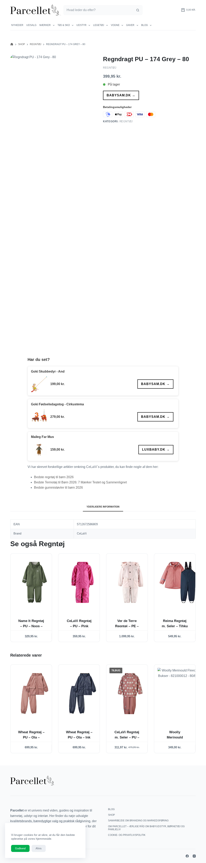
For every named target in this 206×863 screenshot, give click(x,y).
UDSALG (31, 25)
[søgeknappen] (137, 10)
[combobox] (98, 10)
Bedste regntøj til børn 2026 (54, 477)
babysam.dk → (121, 95)
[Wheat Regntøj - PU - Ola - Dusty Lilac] (34, 693)
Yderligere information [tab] (103, 506)
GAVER (130, 25)
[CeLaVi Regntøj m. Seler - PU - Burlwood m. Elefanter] (130, 693)
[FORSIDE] (11, 44)
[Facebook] (187, 856)
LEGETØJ (98, 25)
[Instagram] (194, 856)
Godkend (20, 848)
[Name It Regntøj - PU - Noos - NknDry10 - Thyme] (34, 582)
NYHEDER (17, 25)
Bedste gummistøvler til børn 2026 (58, 487)
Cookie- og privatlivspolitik (126, 835)
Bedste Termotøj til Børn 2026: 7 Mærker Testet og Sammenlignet (80, 482)
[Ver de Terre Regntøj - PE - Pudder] (130, 582)
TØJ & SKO (64, 25)
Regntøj (109, 67)
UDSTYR (81, 25)
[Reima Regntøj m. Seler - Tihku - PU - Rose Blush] (178, 582)
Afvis (39, 848)
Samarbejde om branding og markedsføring (138, 820)
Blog (144, 25)
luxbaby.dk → (156, 449)
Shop (111, 815)
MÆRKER (45, 25)
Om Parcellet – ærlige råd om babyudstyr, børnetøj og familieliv (146, 828)
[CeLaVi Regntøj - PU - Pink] (82, 582)
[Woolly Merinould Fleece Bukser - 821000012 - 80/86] (178, 693)
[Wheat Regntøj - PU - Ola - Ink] (82, 693)
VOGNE (115, 25)
